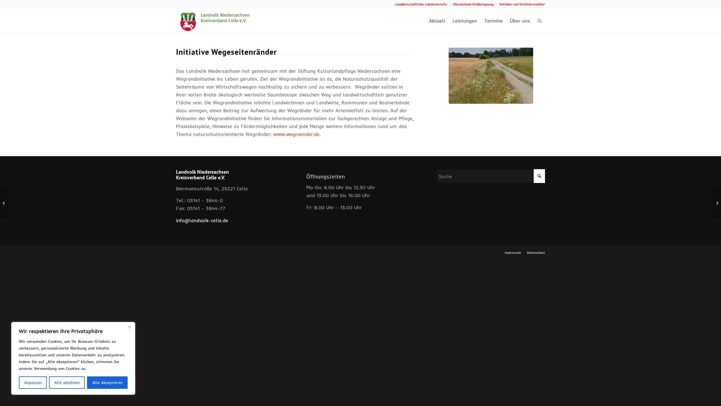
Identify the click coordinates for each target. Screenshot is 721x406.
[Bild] (491, 76)
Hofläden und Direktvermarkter (522, 4)
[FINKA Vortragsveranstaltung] (4, 203)
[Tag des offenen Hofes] (716, 203)
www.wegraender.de (296, 134)
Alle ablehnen (67, 382)
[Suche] (539, 21)
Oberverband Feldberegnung (473, 4)
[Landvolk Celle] (215, 21)
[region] (73, 358)
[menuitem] (421, 4)
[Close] (129, 326)
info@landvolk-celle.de (202, 220)
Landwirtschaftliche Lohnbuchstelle (421, 4)
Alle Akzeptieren (107, 382)
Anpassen (33, 382)
